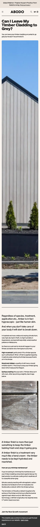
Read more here (13, 500)
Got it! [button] (4, 524)
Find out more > (25, 5)
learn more (24, 520)
